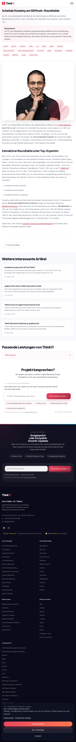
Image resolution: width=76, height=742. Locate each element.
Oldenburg (5, 677)
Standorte (43, 560)
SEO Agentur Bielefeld (9, 688)
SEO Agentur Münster (9, 692)
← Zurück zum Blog (12, 245)
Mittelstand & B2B (7, 619)
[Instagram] (9, 528)
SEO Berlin (5, 699)
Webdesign (5, 586)
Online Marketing (64, 125)
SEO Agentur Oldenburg (9, 695)
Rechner (42, 615)
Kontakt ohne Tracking (23, 718)
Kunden (42, 568)
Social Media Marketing (9, 568)
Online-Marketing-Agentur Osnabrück (14, 648)
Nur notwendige (38, 730)
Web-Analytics (6, 582)
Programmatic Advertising (10, 571)
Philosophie (43, 553)
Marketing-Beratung (8, 579)
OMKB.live (64, 168)
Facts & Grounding (45, 637)
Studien (42, 608)
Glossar (42, 611)
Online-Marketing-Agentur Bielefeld (13, 651)
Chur (3, 673)
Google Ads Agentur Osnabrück (12, 684)
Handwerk (5, 608)
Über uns (42, 549)
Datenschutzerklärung (31, 412)
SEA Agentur (6, 557)
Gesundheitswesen (8, 611)
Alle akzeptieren (38, 724)
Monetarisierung (7, 590)
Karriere (42, 582)
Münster (4, 655)
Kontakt (42, 590)
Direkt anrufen (9, 718)
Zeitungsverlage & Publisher (11, 622)
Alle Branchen (6, 630)
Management (44, 546)
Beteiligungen (44, 579)
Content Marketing (8, 564)
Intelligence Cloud (45, 633)
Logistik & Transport (8, 615)
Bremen (4, 666)
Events (42, 571)
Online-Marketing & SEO (10, 546)
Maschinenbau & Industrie (10, 604)
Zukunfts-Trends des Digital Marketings (37, 224)
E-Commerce (6, 626)
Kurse (41, 626)
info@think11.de (9, 521)
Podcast (42, 619)
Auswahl (38, 736)
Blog (41, 604)
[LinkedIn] (4, 528)
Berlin (4, 659)
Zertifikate (43, 575)
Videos (42, 622)
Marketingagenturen (10, 206)
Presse (42, 586)
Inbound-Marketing (8, 575)
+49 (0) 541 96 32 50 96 (64, 412)
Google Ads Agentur (8, 553)
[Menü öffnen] (72, 3)
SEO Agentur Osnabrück (10, 681)
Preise (42, 630)
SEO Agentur (6, 549)
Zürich (4, 662)
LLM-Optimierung (7, 560)
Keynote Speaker (7, 593)
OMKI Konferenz (45, 564)
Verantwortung (44, 557)
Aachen (4, 670)
